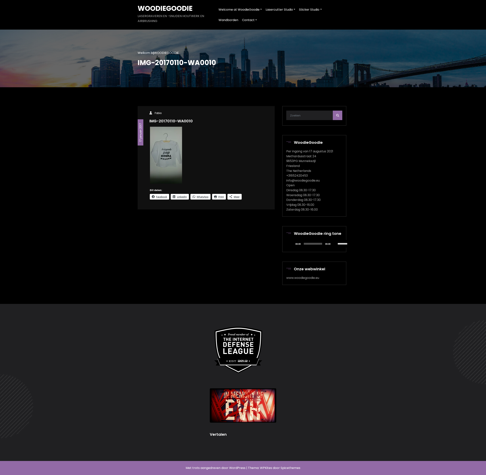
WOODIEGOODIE (165, 8)
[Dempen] (335, 244)
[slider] (343, 243)
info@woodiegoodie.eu (303, 180)
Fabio (158, 113)
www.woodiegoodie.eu (302, 278)
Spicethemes (290, 468)
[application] (318, 244)
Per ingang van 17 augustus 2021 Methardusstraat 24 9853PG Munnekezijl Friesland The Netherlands (309, 161)
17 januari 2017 (140, 132)
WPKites (266, 468)
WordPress (237, 468)
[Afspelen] (291, 244)
